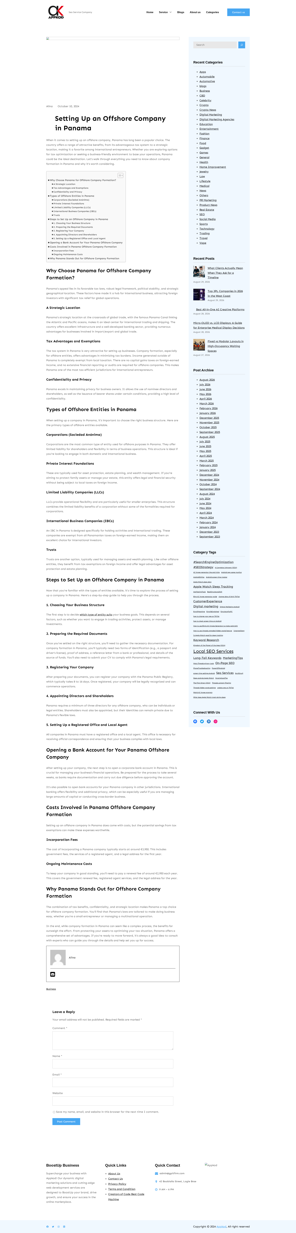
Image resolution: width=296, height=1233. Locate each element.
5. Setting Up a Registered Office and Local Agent (79, 238)
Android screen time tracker (216, 577)
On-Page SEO (224, 663)
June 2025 (205, 446)
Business (51, 988)
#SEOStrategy (203, 567)
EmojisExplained (212, 612)
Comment (59, 1028)
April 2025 (205, 456)
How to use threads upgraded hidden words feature (212, 631)
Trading (204, 233)
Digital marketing (205, 606)
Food (202, 143)
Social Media (207, 219)
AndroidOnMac (198, 577)
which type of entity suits (96, 614)
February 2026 (208, 408)
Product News (208, 205)
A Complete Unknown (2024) (226, 568)
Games (203, 152)
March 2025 (206, 460)
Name (57, 1056)
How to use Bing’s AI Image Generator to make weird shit (215, 626)
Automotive (207, 81)
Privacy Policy (117, 1184)
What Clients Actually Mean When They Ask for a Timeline (225, 272)
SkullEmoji (239, 673)
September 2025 (209, 432)
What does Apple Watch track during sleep (209, 697)
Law (202, 176)
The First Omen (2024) (201, 683)
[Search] (241, 45)
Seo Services (225, 673)
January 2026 (207, 413)
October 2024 (208, 484)
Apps (202, 72)
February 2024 (208, 522)
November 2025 (209, 422)
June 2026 (205, 389)
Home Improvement (212, 167)
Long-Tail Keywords (207, 658)
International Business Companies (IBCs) (74, 211)
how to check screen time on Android (207, 621)
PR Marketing (208, 200)
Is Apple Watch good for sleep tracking (208, 635)
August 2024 (207, 494)
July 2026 (204, 384)
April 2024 (205, 513)
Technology (206, 228)
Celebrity (205, 100)
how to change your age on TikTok (206, 616)
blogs (202, 86)
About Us (114, 1173)
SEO (202, 214)
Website (57, 1093)
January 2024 (207, 527)
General (204, 157)
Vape (202, 243)
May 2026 (205, 394)
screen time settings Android (204, 673)
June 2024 (205, 503)
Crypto (204, 105)
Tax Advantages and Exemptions (70, 188)
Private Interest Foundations (68, 203)
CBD (202, 95)
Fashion (204, 133)
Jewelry (204, 171)
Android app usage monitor (231, 572)
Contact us (238, 12)
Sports (203, 224)
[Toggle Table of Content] (119, 175)
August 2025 (207, 437)
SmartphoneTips (221, 678)
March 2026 (206, 403)
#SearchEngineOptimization (213, 562)
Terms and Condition (121, 1189)
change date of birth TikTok (229, 597)
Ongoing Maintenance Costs (68, 254)
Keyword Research (206, 640)
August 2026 (207, 379)
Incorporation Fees (63, 250)
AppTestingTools (199, 592)
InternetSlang (239, 631)
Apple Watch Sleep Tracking (213, 586)
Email (57, 1074)
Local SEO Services (213, 651)
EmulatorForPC (226, 612)
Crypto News (207, 109)
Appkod (221, 1226)
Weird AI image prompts (202, 692)
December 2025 (209, 418)
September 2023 (209, 536)
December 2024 (209, 475)
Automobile (207, 76)
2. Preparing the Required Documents (73, 227)
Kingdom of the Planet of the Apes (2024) (209, 645)
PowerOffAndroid (218, 668)
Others (203, 195)
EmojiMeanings (199, 612)
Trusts (56, 215)
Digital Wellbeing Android (229, 607)
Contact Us (115, 1178)
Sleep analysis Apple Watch (203, 678)
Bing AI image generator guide (205, 597)
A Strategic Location (64, 184)
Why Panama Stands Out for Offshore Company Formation (84, 258)
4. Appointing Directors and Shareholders (75, 234)
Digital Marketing (210, 114)
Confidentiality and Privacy (67, 192)
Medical (204, 186)
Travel (203, 238)
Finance (204, 138)
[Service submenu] (170, 12)
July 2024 (204, 498)
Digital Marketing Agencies (216, 119)
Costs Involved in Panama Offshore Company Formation (83, 246)
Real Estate (206, 209)
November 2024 (209, 479)
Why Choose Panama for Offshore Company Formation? (83, 180)
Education (206, 124)
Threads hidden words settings (204, 688)
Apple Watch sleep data (202, 582)
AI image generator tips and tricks (206, 572)
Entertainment (209, 128)
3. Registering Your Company (68, 230)
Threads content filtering (221, 683)
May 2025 (205, 451)
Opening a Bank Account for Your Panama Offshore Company (86, 242)
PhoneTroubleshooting (201, 668)
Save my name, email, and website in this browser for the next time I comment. (107, 1111)
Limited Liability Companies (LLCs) (72, 207)
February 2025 (208, 465)
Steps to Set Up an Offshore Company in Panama (79, 219)
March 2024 (206, 517)
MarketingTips (233, 658)
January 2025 (207, 470)
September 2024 (209, 489)
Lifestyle (204, 181)
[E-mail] (52, 975)
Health (203, 162)
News (202, 190)
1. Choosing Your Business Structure (71, 223)
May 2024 (205, 508)
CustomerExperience (207, 601)
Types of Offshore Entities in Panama (72, 195)
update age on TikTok (225, 688)
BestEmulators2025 (214, 592)
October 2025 (208, 427)
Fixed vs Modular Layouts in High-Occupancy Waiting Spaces (226, 346)
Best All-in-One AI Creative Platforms (220, 309)
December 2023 (209, 532)
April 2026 (205, 398)
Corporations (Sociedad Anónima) (71, 200)
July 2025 (204, 441)
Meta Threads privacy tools (203, 663)
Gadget (204, 147)
